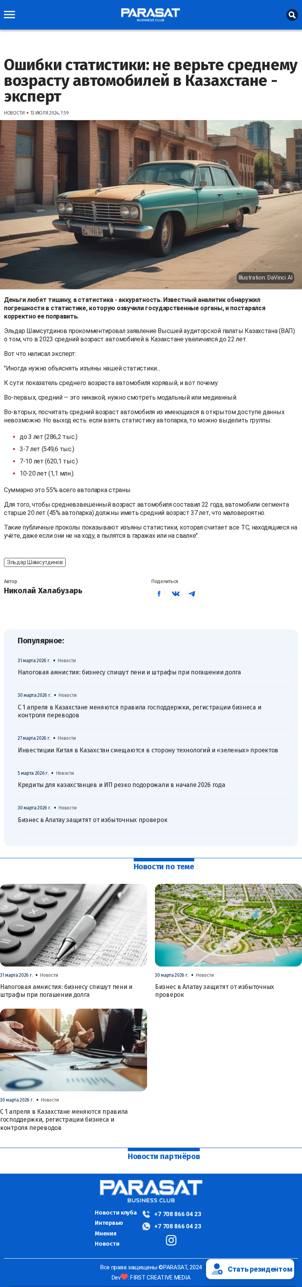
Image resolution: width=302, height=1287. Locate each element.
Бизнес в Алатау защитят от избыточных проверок (92, 820)
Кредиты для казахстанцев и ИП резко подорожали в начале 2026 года (121, 785)
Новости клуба (115, 1212)
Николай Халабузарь (43, 590)
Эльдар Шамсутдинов (35, 562)
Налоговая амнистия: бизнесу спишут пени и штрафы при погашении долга (129, 672)
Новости (107, 1243)
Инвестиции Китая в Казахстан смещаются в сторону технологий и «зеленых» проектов (148, 750)
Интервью (109, 1222)
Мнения (105, 1233)
